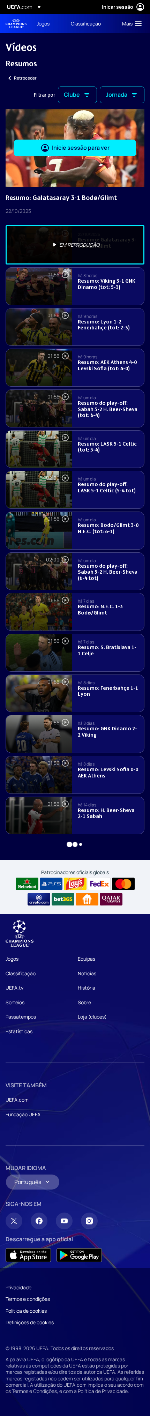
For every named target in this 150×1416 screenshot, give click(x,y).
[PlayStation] (51, 884)
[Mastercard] (123, 884)
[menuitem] (47, 23)
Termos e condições (28, 1299)
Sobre (84, 1002)
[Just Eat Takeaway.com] (87, 899)
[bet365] (63, 899)
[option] (75, 244)
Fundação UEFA (23, 1114)
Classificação (21, 973)
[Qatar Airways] (111, 899)
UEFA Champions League (16, 23)
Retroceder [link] (25, 78)
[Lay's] (75, 884)
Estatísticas (19, 1031)
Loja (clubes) (92, 1016)
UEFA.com (17, 1099)
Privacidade (18, 1287)
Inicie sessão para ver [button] (81, 147)
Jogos (12, 958)
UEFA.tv (14, 987)
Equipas (86, 958)
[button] (130, 23)
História (86, 987)
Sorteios (15, 1002)
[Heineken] (27, 884)
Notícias (87, 973)
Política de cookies (26, 1310)
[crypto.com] (39, 899)
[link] (43, 23)
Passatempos (21, 1016)
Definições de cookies (30, 1322)
